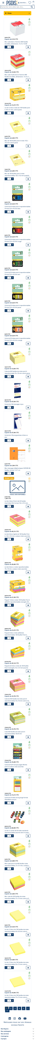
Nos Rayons (4, 1029)
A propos (4, 1039)
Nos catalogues (6, 1031)
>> (7, 1011)
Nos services (5, 1034)
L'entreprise (4, 1036)
